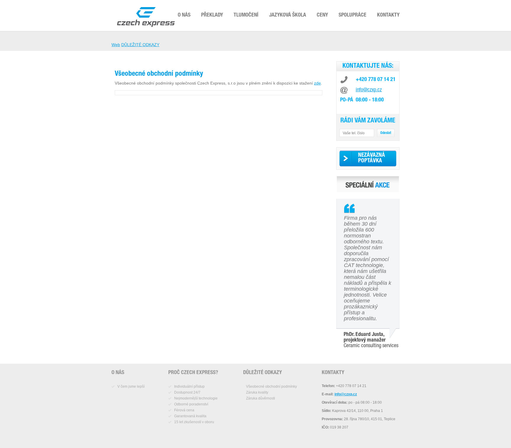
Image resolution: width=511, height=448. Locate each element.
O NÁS (184, 15)
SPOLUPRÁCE (352, 15)
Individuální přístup (189, 386)
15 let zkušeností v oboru (194, 422)
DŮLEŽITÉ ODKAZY (140, 44)
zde (317, 83)
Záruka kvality (257, 392)
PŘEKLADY (212, 15)
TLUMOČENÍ (246, 15)
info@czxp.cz (369, 90)
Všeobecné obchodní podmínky (271, 386)
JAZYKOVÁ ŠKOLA (287, 15)
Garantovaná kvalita (190, 416)
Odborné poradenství (191, 404)
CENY (322, 15)
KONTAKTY (388, 15)
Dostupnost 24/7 (187, 392)
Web (115, 44)
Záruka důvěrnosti (260, 398)
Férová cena (184, 410)
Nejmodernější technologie (196, 398)
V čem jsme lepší (131, 386)
